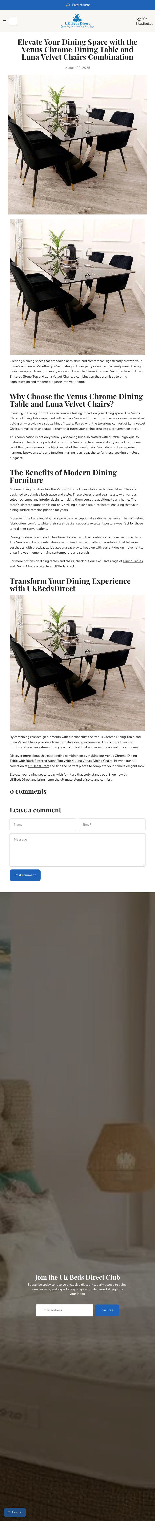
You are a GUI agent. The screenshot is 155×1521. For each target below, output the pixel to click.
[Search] (13, 21)
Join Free (107, 1310)
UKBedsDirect (38, 766)
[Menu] (4, 21)
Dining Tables (133, 561)
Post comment (25, 875)
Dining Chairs (25, 566)
